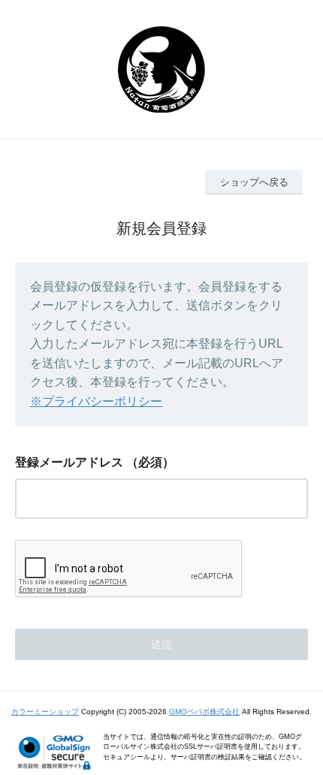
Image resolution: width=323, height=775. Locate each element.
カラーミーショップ (45, 711)
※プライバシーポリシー (96, 401)
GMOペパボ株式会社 (204, 711)
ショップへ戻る (254, 182)
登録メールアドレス (69, 462)
